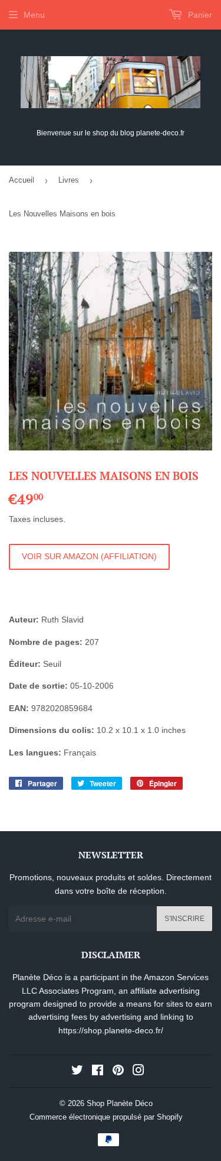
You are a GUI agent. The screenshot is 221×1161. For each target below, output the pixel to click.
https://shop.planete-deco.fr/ (110, 1030)
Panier (199, 15)
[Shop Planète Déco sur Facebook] (97, 1071)
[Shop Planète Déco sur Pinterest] (118, 1071)
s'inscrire (184, 918)
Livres (68, 180)
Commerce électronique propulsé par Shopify (106, 1117)
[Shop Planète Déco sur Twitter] (77, 1071)
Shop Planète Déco (120, 1103)
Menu (34, 15)
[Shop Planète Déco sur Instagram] (138, 1071)
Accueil (21, 180)
